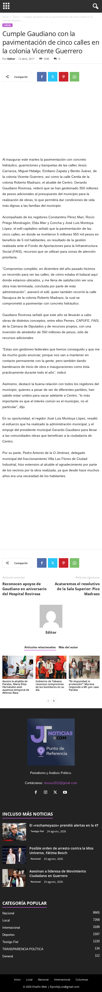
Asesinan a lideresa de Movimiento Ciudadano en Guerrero (57, 873)
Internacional (11, 927)
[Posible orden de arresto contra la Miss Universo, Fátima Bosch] (14, 855)
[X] (52, 77)
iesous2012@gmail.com (60, 783)
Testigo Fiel (37, 831)
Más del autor (68, 647)
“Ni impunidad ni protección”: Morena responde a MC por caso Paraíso (84, 685)
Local (16, 16)
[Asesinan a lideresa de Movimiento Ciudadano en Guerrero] (14, 878)
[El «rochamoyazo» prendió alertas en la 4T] (14, 832)
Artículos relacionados (40, 647)
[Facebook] (41, 77)
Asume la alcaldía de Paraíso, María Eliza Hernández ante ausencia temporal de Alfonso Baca (15, 686)
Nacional (36, 858)
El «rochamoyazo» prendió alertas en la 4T (63, 825)
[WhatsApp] (74, 77)
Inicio (5, 16)
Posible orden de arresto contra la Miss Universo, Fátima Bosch (61, 850)
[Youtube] (65, 793)
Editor (11, 58)
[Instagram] (46, 793)
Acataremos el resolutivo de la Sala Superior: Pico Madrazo (77, 588)
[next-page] (53, 700)
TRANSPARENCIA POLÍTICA (22, 949)
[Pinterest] (63, 77)
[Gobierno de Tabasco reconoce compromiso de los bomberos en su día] (51, 667)
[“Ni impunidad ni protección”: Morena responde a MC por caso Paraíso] (84, 667)
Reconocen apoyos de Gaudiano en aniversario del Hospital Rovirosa (24, 588)
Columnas (82, 979)
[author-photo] (51, 616)
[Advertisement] (51, 121)
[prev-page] (48, 700)
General (7, 956)
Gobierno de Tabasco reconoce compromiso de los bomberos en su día (50, 685)
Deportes (8, 935)
